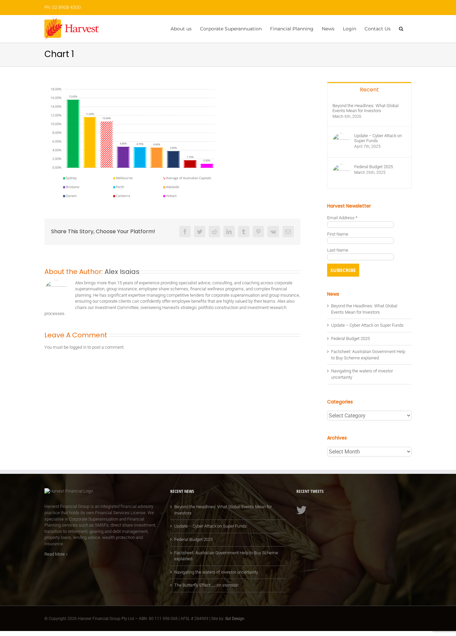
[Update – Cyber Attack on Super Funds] (341, 135)
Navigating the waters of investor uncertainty (216, 572)
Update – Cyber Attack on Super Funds (378, 138)
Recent (369, 89)
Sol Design (234, 618)
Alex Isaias (122, 271)
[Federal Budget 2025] (341, 167)
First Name (337, 234)
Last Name (337, 250)
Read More (54, 554)
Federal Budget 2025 (373, 166)
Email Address (342, 217)
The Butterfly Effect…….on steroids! (206, 585)
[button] (401, 28)
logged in (77, 347)
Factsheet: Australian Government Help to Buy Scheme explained (226, 556)
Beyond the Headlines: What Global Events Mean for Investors (365, 108)
